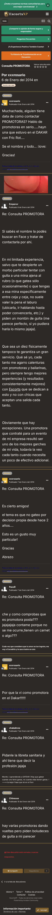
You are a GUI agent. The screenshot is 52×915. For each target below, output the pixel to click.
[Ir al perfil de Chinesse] (4, 800)
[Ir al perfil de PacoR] (4, 588)
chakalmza (14, 728)
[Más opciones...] (47, 102)
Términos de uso (10, 911)
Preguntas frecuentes (26, 39)
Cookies (31, 895)
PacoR (12, 587)
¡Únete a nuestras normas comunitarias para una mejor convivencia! (24, 5)
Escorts (15, 389)
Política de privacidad (34, 892)
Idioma (9, 892)
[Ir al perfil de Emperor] (4, 205)
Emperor (13, 204)
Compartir (13, 871)
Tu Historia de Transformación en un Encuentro (26, 55)
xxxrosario (16, 75)
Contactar (21, 895)
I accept (43, 910)
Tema (18, 892)
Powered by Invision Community (26, 900)
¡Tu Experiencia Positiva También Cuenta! (26, 47)
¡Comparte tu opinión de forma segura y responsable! (26, 30)
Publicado (21, 104)
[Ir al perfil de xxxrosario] (4, 102)
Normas (22, 911)
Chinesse (14, 798)
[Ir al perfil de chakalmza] (4, 729)
